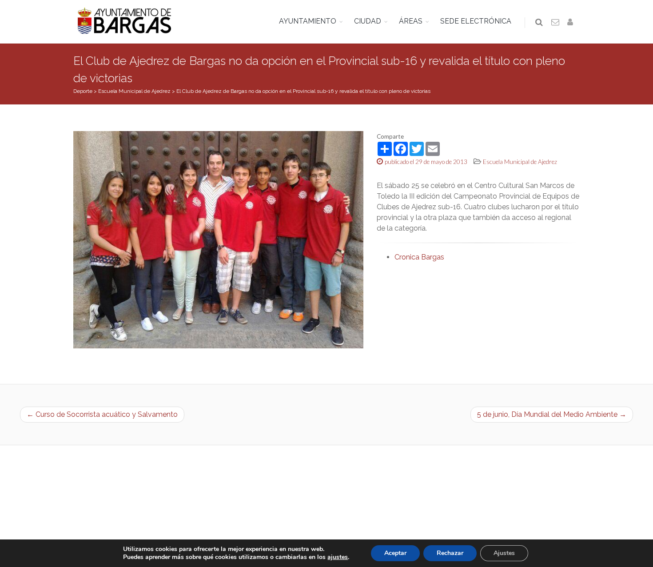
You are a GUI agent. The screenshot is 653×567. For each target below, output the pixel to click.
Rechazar (450, 553)
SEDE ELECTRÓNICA (475, 21)
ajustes (337, 557)
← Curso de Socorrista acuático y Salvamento (102, 414)
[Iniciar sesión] (571, 22)
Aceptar (395, 553)
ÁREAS (410, 21)
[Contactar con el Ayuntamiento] (555, 22)
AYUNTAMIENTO (307, 21)
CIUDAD (367, 21)
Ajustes (504, 553)
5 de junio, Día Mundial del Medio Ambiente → (551, 414)
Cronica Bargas (419, 257)
